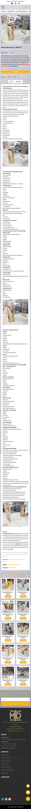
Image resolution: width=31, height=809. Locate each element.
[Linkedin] (12, 77)
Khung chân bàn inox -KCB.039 (8, 593)
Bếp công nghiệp (5, 764)
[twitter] (15, 3)
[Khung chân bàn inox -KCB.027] (3, 7)
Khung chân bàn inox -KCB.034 (23, 637)
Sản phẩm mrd (11, 11)
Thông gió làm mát (5, 767)
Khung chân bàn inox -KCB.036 (23, 615)
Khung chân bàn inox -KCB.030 (23, 680)
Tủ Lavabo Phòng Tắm (6, 758)
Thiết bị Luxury (4, 773)
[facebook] (12, 3)
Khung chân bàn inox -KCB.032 (23, 658)
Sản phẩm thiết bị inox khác (7, 770)
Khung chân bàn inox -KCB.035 (8, 637)
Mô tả (11, 81)
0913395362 (14, 1)
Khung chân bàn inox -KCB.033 (8, 658)
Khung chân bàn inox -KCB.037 (8, 615)
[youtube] (19, 3)
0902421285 (22, 1)
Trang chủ (3, 11)
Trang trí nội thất (5, 755)
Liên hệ (16, 71)
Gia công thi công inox (21, 11)
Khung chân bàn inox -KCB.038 (23, 593)
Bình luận (18, 81)
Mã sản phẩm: (4, 52)
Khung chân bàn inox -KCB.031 (8, 680)
